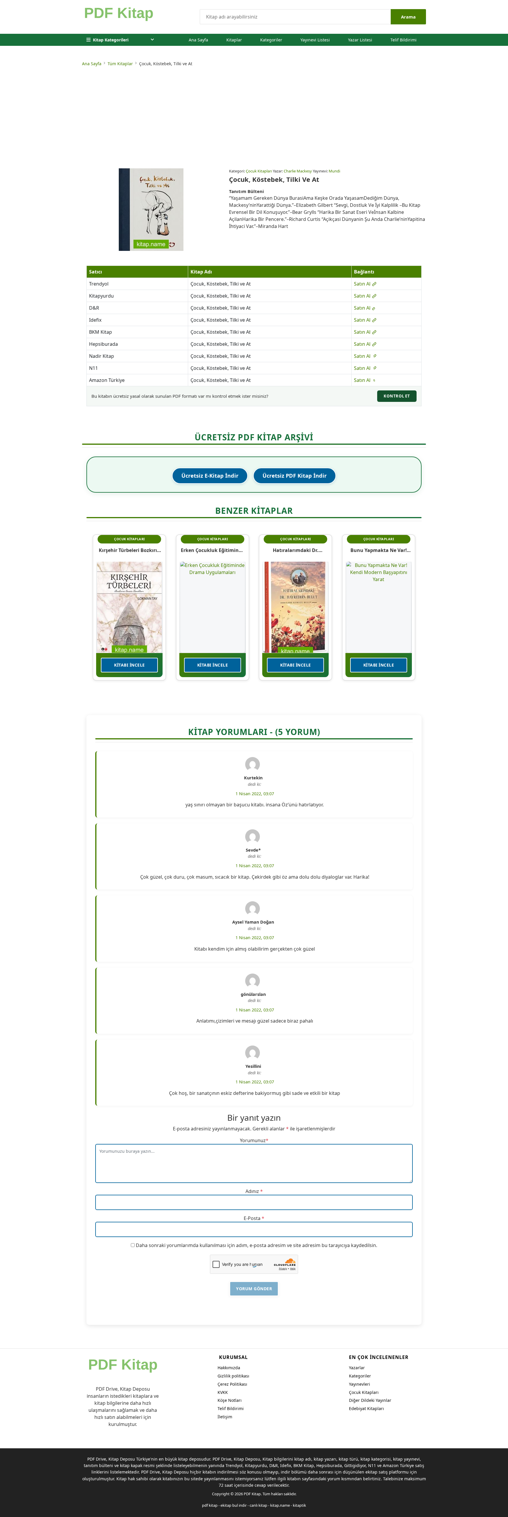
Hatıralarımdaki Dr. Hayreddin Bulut (295, 550)
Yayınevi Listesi (315, 40)
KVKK (223, 1392)
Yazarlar (357, 1367)
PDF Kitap (252, 1493)
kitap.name (280, 1505)
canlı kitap (258, 1505)
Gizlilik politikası (233, 1376)
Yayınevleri (359, 1384)
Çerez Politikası (232, 1384)
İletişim (225, 1416)
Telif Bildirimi (403, 40)
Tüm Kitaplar (120, 63)
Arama (408, 17)
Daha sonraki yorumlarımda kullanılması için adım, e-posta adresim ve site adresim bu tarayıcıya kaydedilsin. (256, 1245)
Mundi (334, 171)
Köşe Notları (230, 1400)
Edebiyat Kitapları (366, 1408)
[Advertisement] (254, 118)
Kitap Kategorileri (110, 40)
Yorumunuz (253, 1140)
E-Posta (252, 1218)
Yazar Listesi (360, 40)
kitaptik (299, 1505)
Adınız (252, 1191)
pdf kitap (210, 1505)
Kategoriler (271, 40)
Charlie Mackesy (298, 171)
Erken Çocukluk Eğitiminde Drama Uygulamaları (212, 550)
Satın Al (363, 284)
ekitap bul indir (233, 1505)
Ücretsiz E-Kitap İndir (209, 475)
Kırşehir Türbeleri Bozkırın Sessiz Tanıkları (129, 550)
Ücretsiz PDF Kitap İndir (295, 475)
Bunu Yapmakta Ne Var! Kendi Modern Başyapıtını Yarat (378, 550)
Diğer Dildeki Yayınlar (370, 1400)
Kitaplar (234, 40)
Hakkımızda (229, 1367)
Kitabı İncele (129, 665)
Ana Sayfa (198, 40)
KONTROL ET (397, 396)
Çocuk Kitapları (259, 171)
